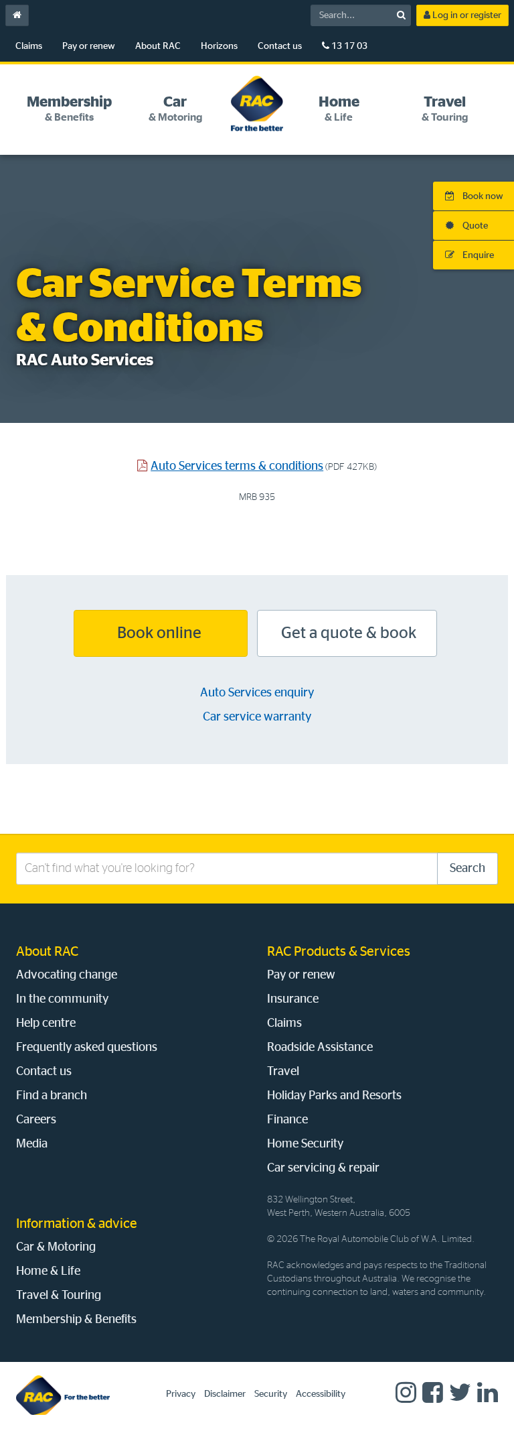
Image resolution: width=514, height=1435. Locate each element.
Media (32, 1144)
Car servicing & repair (323, 1168)
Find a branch (51, 1096)
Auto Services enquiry (257, 693)
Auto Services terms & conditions (237, 466)
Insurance (293, 999)
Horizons (219, 46)
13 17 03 (348, 46)
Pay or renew (88, 46)
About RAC (158, 46)
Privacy (180, 1394)
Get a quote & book (347, 633)
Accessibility (320, 1394)
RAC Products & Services (338, 951)
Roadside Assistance (320, 1048)
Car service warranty (257, 717)
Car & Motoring (56, 1247)
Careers (36, 1120)
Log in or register (465, 15)
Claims (28, 46)
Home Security (305, 1144)
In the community (62, 999)
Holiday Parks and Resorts (334, 1096)
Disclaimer (225, 1394)
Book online (161, 633)
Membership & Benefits (76, 1320)
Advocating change (66, 975)
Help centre (46, 1023)
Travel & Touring (58, 1296)
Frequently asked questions (86, 1048)
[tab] (69, 109)
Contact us (280, 46)
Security (270, 1394)
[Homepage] (63, 1395)
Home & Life (48, 1271)
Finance (287, 1120)
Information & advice (76, 1224)
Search (467, 869)
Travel (283, 1072)
